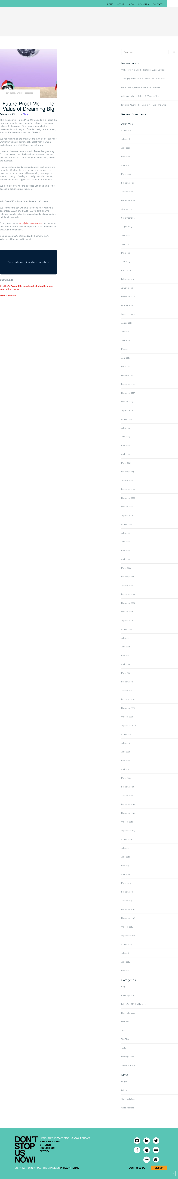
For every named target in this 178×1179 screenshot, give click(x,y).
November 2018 (128, 918)
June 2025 (125, 244)
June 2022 (125, 542)
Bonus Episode (127, 995)
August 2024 (126, 323)
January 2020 (127, 796)
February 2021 (127, 682)
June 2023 (125, 437)
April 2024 (125, 358)
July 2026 (125, 139)
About (120, 4)
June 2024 (125, 340)
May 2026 (125, 157)
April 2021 (125, 664)
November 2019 (128, 813)
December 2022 (128, 489)
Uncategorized (127, 1057)
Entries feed (126, 1090)
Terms (75, 1167)
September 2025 (128, 218)
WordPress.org (127, 1108)
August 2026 (126, 130)
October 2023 (127, 402)
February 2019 (127, 892)
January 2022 (127, 585)
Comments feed (128, 1099)
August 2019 (126, 839)
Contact (158, 4)
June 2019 (125, 857)
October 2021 (127, 612)
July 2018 (125, 953)
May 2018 (125, 971)
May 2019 (125, 866)
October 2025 (127, 209)
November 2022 (128, 498)
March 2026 (126, 174)
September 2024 (128, 314)
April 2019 (125, 874)
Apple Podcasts (50, 1141)
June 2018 (125, 962)
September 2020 (128, 726)
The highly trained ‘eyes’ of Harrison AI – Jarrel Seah (143, 79)
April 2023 (125, 454)
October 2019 (127, 822)
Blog (131, 4)
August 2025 (126, 227)
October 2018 (127, 927)
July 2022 (125, 533)
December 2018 (128, 909)
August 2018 (126, 944)
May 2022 (125, 550)
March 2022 (126, 568)
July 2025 (125, 235)
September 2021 (128, 620)
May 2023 (125, 445)
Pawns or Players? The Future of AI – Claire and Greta (143, 105)
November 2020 (128, 708)
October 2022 (127, 507)
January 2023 (127, 480)
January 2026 (127, 192)
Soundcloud (47, 1147)
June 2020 (125, 752)
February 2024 (127, 375)
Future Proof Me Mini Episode (19, 93)
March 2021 (126, 673)
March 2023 (126, 463)
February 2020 (127, 787)
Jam (123, 1030)
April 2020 (125, 769)
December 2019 (128, 804)
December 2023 (128, 384)
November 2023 (128, 393)
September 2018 (128, 936)
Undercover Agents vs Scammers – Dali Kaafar (140, 87)
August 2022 (126, 524)
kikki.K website (8, 295)
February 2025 (127, 279)
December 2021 (128, 594)
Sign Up (158, 1167)
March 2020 (126, 778)
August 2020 (126, 734)
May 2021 (125, 655)
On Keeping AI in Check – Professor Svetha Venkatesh (144, 70)
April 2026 (125, 165)
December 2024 (128, 297)
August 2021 (126, 629)
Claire (25, 114)
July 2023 (125, 428)
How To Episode (128, 1013)
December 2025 (128, 200)
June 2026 (125, 148)
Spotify (44, 1151)
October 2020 (127, 717)
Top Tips (125, 1039)
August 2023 (126, 419)
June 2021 (125, 647)
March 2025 (126, 270)
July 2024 (125, 332)
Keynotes (143, 4)
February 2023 (127, 472)
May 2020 (125, 761)
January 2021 (126, 691)
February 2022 (127, 577)
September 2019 (128, 831)
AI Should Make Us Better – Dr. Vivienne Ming (140, 96)
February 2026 (127, 183)
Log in (124, 1081)
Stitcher (45, 1144)
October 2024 (127, 305)
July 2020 (125, 743)
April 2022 (125, 559)
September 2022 (128, 515)
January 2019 (126, 901)
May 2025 (125, 253)
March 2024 (126, 367)
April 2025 (125, 262)
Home (110, 4)
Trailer (124, 1048)
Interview (125, 1022)
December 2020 (128, 699)
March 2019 (126, 883)
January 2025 (127, 288)
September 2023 (128, 410)
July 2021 (125, 638)
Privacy (65, 1167)
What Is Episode (128, 1065)
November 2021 (128, 603)
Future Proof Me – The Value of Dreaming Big (28, 105)
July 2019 (125, 848)
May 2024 (125, 349)
